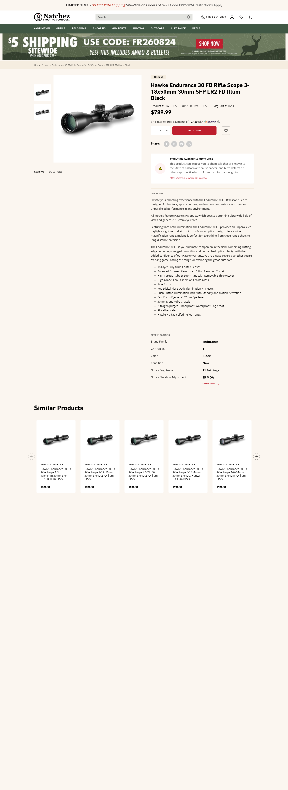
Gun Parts (119, 28)
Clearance (178, 28)
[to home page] (52, 17)
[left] (31, 456)
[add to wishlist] (226, 130)
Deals (196, 28)
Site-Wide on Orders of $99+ (117, 5)
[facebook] (167, 144)
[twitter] (174, 144)
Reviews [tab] (39, 171)
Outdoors (157, 28)
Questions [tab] (55, 171)
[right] (256, 456)
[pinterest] (181, 144)
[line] (189, 144)
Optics (60, 28)
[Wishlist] (241, 17)
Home (37, 65)
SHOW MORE (209, 383)
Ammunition (42, 28)
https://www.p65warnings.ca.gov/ (188, 178)
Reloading (79, 28)
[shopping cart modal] (250, 17)
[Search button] (188, 17)
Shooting (99, 28)
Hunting (138, 28)
